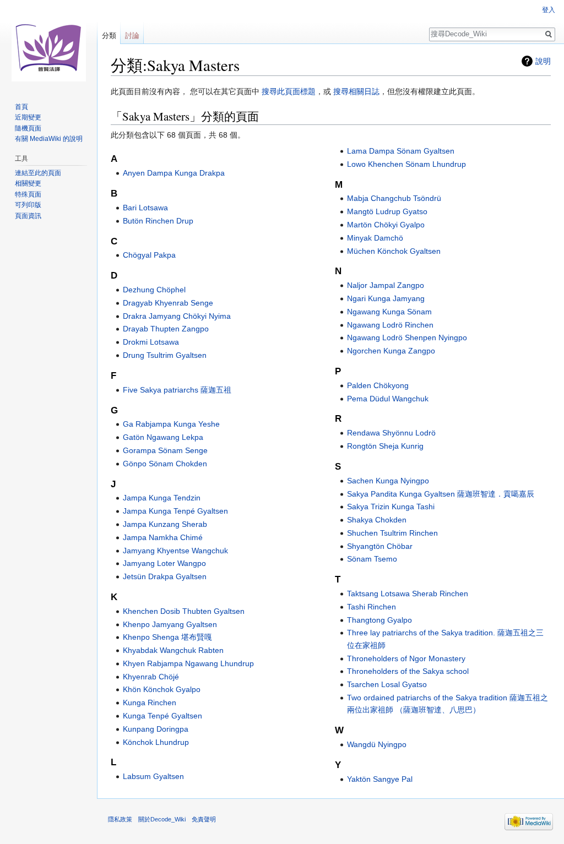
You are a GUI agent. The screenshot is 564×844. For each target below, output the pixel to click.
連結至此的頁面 (38, 173)
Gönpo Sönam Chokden (165, 463)
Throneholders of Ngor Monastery (406, 658)
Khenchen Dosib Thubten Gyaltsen (184, 611)
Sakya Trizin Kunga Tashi (391, 506)
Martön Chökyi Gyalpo (386, 224)
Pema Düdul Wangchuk (388, 398)
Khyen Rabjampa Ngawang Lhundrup (188, 663)
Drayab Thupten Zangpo (166, 328)
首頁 (21, 107)
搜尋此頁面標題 (289, 91)
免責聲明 (204, 819)
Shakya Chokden (376, 519)
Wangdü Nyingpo (376, 744)
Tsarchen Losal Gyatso (387, 684)
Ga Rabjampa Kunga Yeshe (171, 424)
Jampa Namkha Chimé (163, 537)
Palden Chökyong (378, 385)
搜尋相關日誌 (356, 91)
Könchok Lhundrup (156, 742)
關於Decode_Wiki (162, 819)
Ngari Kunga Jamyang (386, 298)
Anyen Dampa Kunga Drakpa (174, 172)
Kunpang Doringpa (155, 729)
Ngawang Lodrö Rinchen (390, 324)
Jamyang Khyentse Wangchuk (175, 550)
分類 (109, 35)
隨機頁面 (28, 128)
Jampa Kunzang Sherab (165, 524)
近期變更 (28, 117)
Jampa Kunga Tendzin (161, 497)
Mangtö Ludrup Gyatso (387, 211)
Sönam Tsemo (372, 558)
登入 (548, 10)
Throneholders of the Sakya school (408, 671)
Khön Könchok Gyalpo (161, 689)
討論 (132, 35)
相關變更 (28, 183)
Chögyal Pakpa (149, 255)
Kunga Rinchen (149, 702)
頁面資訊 (28, 216)
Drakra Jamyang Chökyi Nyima (177, 316)
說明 (543, 61)
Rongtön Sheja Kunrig (385, 446)
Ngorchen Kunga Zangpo (391, 350)
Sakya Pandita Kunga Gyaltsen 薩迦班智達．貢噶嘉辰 (440, 493)
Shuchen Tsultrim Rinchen (392, 533)
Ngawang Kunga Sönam (389, 311)
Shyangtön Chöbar (380, 546)
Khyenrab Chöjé (151, 676)
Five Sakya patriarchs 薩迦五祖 (177, 389)
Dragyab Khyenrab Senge (168, 302)
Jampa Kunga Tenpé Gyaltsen (175, 511)
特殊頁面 (28, 194)
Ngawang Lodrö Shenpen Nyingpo (407, 337)
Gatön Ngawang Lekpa (163, 437)
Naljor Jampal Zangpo (385, 285)
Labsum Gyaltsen (153, 776)
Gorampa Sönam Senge (165, 450)
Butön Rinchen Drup (158, 220)
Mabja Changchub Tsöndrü (394, 198)
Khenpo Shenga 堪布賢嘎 (167, 637)
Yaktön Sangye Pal (380, 779)
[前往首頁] (48, 44)
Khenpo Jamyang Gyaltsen (170, 624)
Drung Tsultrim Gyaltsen (165, 355)
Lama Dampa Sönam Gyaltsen (400, 150)
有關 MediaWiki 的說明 (49, 139)
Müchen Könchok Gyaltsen (394, 251)
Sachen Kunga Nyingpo (388, 480)
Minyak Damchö (375, 237)
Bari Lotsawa (145, 207)
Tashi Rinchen (371, 606)
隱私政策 (120, 819)
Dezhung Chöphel (154, 289)
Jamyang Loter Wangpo (164, 563)
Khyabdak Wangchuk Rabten (173, 650)
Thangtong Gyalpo (379, 620)
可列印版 (28, 205)
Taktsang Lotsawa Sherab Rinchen (407, 593)
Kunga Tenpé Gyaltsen (162, 715)
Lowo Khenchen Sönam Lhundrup (406, 164)
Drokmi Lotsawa (151, 341)
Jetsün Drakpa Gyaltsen (165, 576)
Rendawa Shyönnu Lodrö (391, 432)
